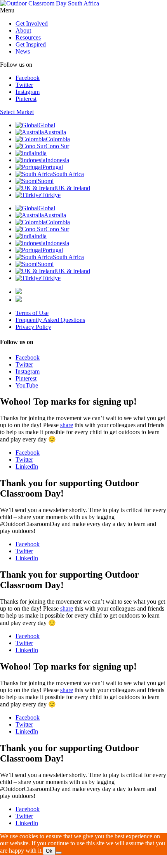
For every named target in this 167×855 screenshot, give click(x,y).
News (23, 51)
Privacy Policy (33, 327)
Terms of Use (32, 313)
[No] (59, 853)
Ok (49, 851)
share (66, 425)
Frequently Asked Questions (50, 320)
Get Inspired (31, 44)
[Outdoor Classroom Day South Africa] (49, 3)
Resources (28, 37)
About (23, 30)
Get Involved (32, 23)
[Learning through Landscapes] (19, 292)
